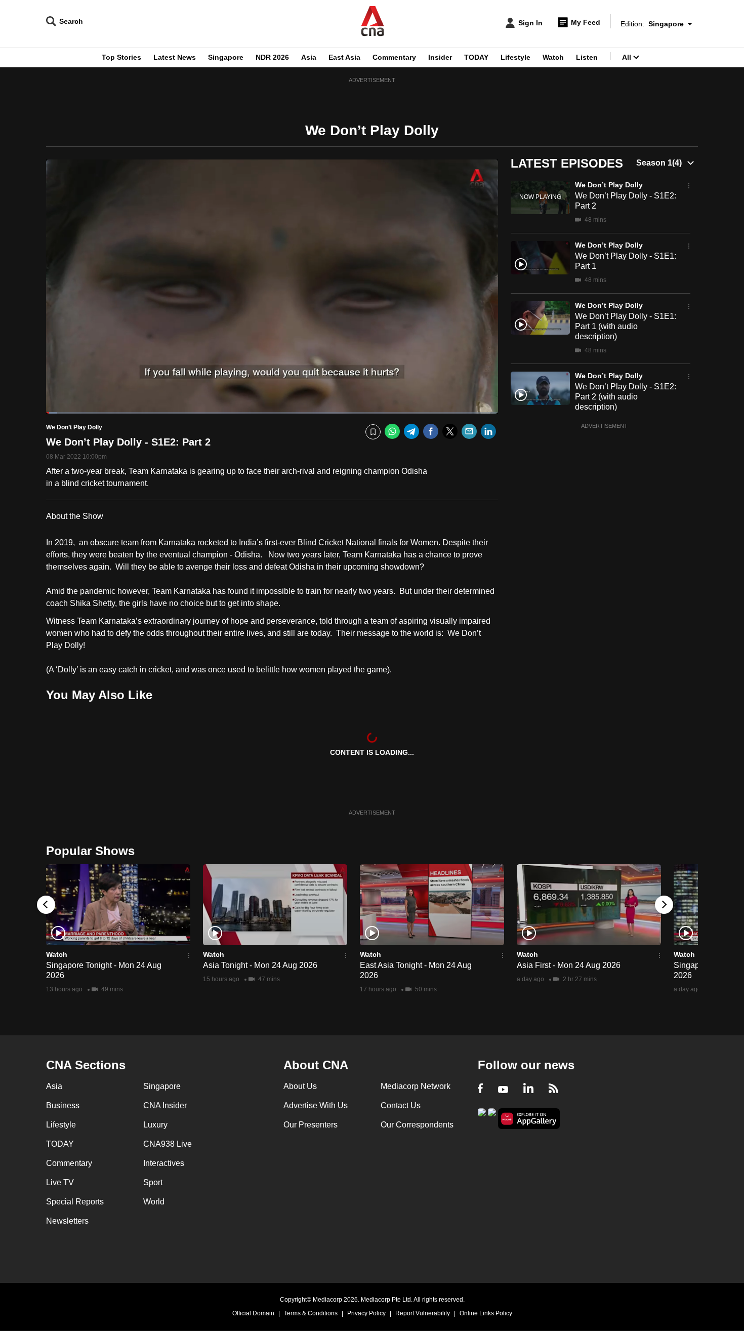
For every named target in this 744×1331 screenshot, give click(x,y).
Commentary (394, 57)
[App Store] (492, 1117)
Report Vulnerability (422, 1313)
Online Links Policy (486, 1313)
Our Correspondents (417, 1124)
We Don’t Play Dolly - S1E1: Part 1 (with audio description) (625, 326)
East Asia (344, 57)
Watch (553, 57)
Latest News (174, 57)
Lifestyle (515, 57)
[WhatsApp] (392, 431)
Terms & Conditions (311, 1313)
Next (664, 905)
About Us (300, 1086)
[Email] (469, 431)
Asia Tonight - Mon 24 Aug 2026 (260, 965)
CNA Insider (165, 1105)
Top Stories (121, 57)
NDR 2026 (272, 57)
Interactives (163, 1163)
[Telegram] (411, 431)
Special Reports (75, 1201)
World (153, 1201)
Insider (440, 57)
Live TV (60, 1182)
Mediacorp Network (415, 1086)
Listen (587, 57)
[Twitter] (450, 431)
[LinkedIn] (488, 431)
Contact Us (401, 1105)
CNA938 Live (167, 1144)
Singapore (225, 57)
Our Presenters (310, 1124)
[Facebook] (430, 431)
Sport (152, 1182)
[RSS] (553, 1089)
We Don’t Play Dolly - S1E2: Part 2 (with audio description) (625, 396)
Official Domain (253, 1313)
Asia (308, 57)
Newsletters (67, 1221)
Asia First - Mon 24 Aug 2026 (569, 965)
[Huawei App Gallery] (529, 1118)
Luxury (155, 1124)
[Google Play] (482, 1117)
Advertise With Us (315, 1105)
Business (62, 1105)
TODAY (476, 57)
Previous (46, 905)
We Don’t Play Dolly (609, 185)
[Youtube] (503, 1089)
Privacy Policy (366, 1313)
